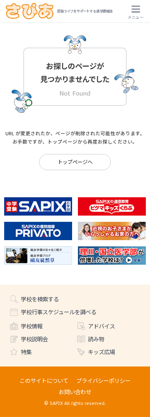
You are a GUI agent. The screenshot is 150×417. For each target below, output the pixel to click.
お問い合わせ (75, 391)
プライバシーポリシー (103, 380)
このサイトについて (44, 380)
